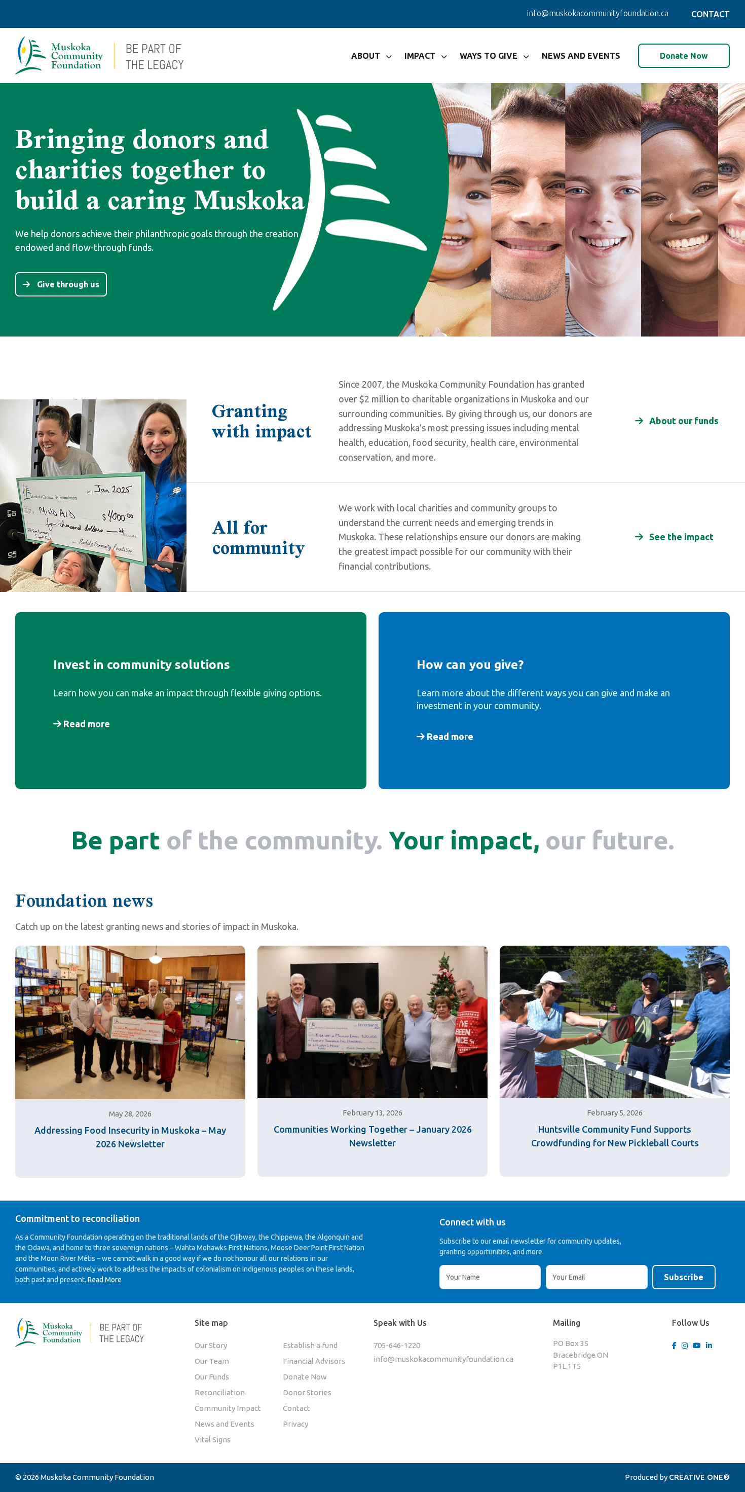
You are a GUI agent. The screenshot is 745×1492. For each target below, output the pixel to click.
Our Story (211, 1345)
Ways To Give (488, 55)
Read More (105, 1280)
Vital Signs (213, 1439)
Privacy (295, 1424)
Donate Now (684, 55)
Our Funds (212, 1376)
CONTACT (710, 14)
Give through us (67, 284)
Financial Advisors (314, 1361)
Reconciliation (220, 1392)
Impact (419, 55)
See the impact (680, 537)
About (365, 55)
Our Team (212, 1361)
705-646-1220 (397, 1345)
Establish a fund (310, 1345)
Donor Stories (307, 1392)
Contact (296, 1408)
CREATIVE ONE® (699, 1477)
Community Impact (228, 1408)
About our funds (683, 421)
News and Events (581, 55)
